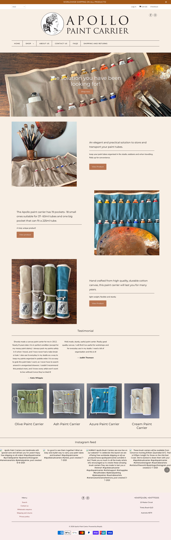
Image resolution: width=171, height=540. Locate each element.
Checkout (154, 7)
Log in (133, 7)
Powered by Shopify (95, 527)
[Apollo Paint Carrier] (85, 24)
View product (25, 235)
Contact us (61, 43)
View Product (98, 167)
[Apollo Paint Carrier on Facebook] (150, 15)
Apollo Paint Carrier (81, 527)
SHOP (29, 43)
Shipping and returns (95, 43)
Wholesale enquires (24, 509)
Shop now (85, 91)
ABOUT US (44, 43)
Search (24, 502)
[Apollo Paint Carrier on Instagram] (155, 15)
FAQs (75, 43)
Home (17, 43)
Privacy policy (24, 517)
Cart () (144, 7)
